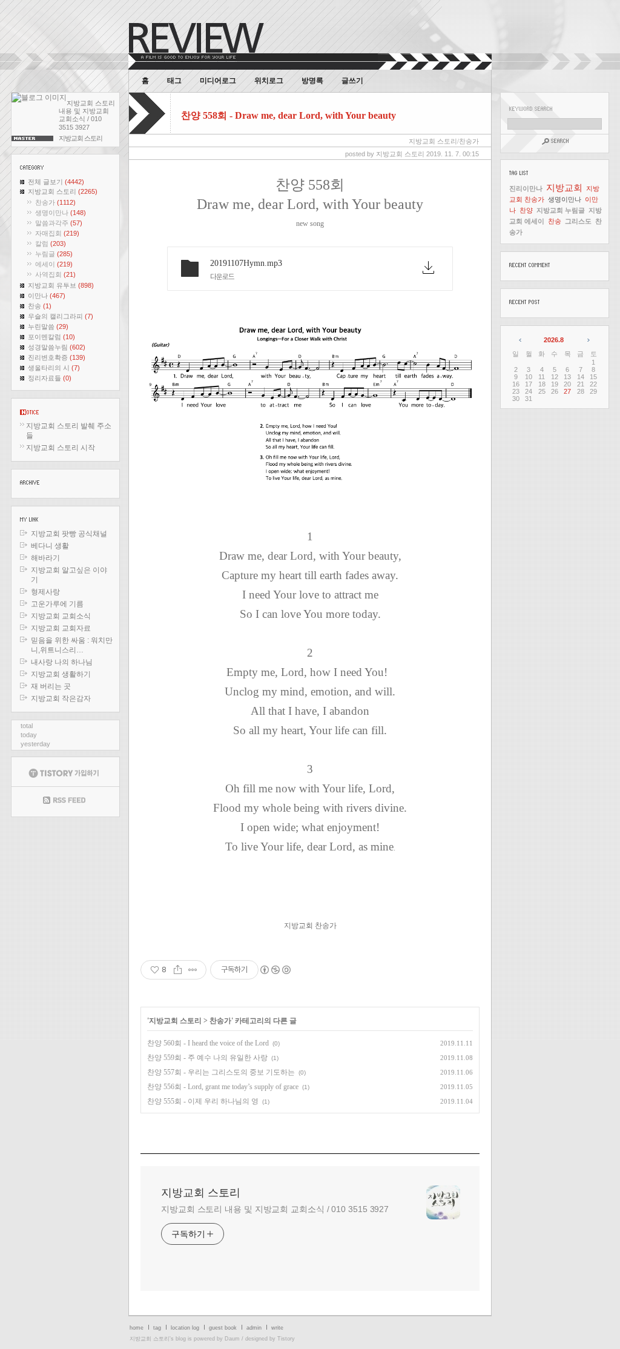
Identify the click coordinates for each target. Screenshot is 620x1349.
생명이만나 (60, 212)
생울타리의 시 (54, 367)
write (277, 1328)
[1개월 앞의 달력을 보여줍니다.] (521, 339)
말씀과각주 (58, 223)
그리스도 (578, 221)
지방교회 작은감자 (61, 698)
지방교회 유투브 (61, 285)
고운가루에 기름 (57, 604)
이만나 (46, 295)
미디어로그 (218, 80)
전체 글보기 (56, 181)
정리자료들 (49, 378)
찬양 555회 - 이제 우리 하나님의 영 (203, 1101)
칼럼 (50, 243)
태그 (174, 80)
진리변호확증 (56, 357)
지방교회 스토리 (62, 191)
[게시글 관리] (192, 970)
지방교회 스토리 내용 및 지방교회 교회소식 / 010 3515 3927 (275, 1209)
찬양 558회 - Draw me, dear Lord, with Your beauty (288, 115)
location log (185, 1328)
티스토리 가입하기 (65, 771)
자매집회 (57, 233)
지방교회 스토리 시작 (60, 447)
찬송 (39, 306)
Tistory (286, 1339)
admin (254, 1328)
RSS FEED (65, 802)
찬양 (526, 210)
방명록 (312, 80)
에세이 (54, 264)
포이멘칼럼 (51, 336)
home (136, 1328)
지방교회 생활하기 (61, 674)
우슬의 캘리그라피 (60, 316)
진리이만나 (525, 188)
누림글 (54, 253)
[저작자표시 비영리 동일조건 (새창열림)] (275, 970)
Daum (232, 1339)
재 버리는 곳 (51, 686)
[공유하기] (177, 970)
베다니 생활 (50, 546)
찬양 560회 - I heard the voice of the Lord (208, 1043)
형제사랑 (45, 592)
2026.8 (554, 339)
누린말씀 (48, 326)
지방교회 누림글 (560, 210)
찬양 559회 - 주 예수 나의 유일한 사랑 (207, 1057)
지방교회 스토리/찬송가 (444, 141)
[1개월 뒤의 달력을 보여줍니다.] (587, 339)
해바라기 (45, 558)
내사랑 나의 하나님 (62, 662)
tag (157, 1328)
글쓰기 (352, 80)
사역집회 (55, 274)
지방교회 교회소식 (61, 616)
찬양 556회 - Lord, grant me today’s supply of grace (222, 1086)
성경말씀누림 (56, 347)
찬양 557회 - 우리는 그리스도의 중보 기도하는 (221, 1072)
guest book (223, 1328)
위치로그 (268, 80)
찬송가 (55, 202)
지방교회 (564, 187)
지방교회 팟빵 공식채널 (69, 533)
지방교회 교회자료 (61, 628)
